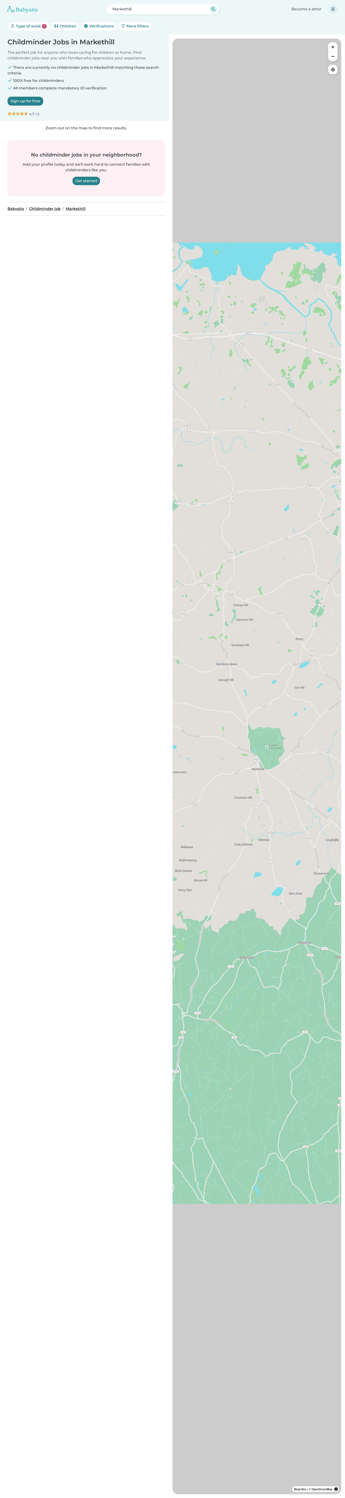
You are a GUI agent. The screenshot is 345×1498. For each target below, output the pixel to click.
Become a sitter (306, 9)
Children (67, 26)
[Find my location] (332, 69)
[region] (256, 766)
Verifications (101, 26)
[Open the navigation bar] (333, 9)
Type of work (30, 26)
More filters (137, 26)
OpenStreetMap (321, 1489)
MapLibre (300, 1489)
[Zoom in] (332, 47)
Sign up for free (25, 101)
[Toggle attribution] (336, 1489)
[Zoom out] (332, 56)
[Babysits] (23, 9)
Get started (86, 181)
